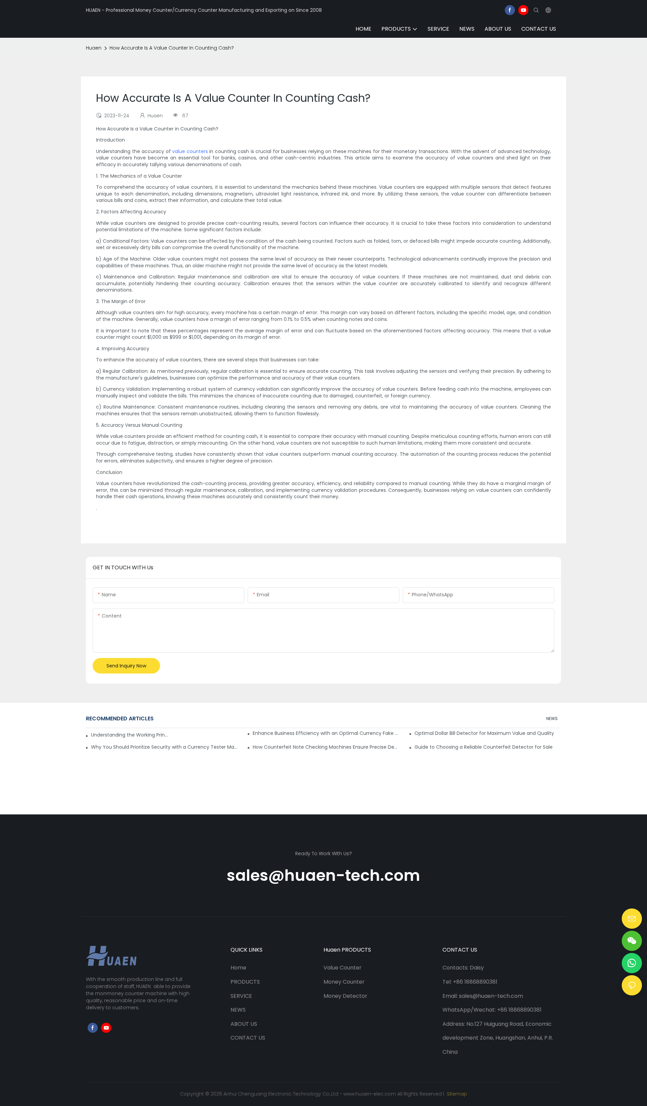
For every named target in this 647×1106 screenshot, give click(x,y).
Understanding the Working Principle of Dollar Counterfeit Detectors (129, 734)
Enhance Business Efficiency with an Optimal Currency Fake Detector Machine (326, 733)
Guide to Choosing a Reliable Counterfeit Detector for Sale (483, 747)
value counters (190, 151)
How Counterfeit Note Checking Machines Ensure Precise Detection (326, 747)
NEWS (552, 718)
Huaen (93, 47)
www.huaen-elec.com (369, 1093)
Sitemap (456, 1093)
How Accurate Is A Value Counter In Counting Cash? (172, 47)
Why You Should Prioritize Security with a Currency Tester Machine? (164, 747)
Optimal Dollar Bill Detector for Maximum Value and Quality (484, 733)
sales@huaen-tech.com (323, 875)
